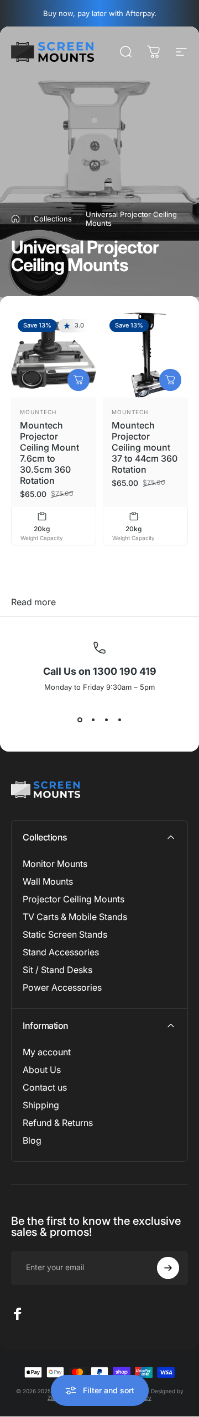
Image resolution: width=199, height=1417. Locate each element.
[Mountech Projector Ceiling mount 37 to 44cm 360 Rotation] (145, 355)
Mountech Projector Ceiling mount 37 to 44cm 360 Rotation (144, 447)
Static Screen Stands (65, 934)
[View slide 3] (106, 720)
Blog (32, 1140)
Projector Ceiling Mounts (73, 899)
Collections (53, 218)
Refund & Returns (58, 1122)
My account (47, 1052)
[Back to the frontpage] (15, 218)
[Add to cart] (78, 380)
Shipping (41, 1105)
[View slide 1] (79, 720)
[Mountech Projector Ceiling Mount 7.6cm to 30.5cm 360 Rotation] (53, 355)
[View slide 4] (119, 720)
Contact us (45, 1087)
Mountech (38, 412)
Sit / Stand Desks (57, 969)
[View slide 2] (93, 720)
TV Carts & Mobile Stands (75, 916)
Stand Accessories (61, 952)
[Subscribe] (168, 1268)
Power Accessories (62, 987)
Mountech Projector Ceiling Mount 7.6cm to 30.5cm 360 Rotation (49, 453)
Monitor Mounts (55, 863)
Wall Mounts (48, 881)
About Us (42, 1069)
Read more (33, 601)
